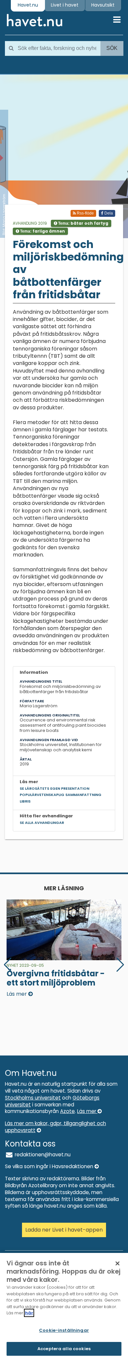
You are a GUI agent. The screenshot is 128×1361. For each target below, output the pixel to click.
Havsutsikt (103, 5)
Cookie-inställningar (64, 1330)
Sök (111, 48)
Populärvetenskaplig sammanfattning (60, 794)
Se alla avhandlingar (42, 822)
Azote (67, 1111)
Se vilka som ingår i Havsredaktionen (50, 1166)
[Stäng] (117, 1263)
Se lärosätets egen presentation (54, 788)
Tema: (82, 223)
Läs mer (87, 1111)
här (29, 1313)
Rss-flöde (85, 213)
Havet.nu (28, 5)
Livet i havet (64, 5)
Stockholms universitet (33, 1097)
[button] (120, 965)
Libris (25, 801)
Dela (108, 213)
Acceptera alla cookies (64, 1349)
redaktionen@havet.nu (42, 1154)
